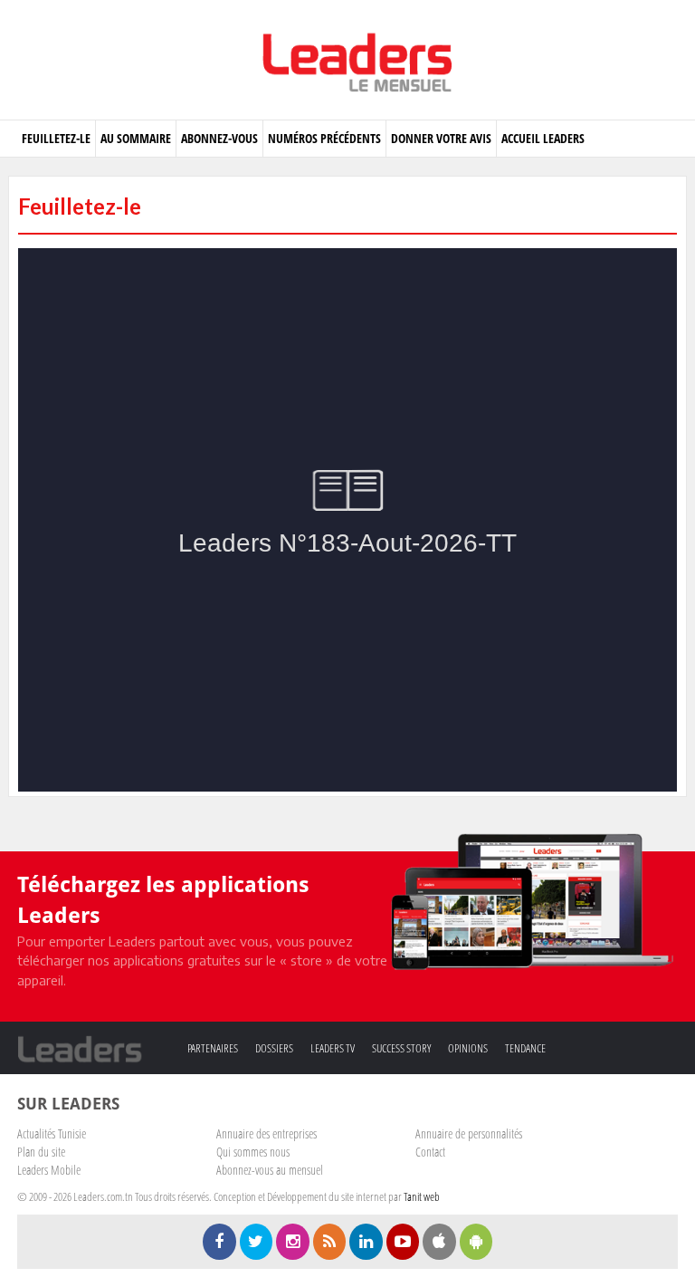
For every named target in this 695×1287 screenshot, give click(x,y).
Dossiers (274, 1048)
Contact (430, 1151)
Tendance (525, 1048)
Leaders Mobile (49, 1169)
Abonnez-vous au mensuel (269, 1169)
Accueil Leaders (543, 138)
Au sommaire (135, 138)
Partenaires (212, 1048)
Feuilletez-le (56, 138)
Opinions (468, 1048)
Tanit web (422, 1196)
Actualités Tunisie (51, 1133)
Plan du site (41, 1151)
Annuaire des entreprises (266, 1133)
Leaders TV (332, 1048)
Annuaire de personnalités (468, 1133)
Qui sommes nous (253, 1151)
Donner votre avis (441, 138)
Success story (401, 1048)
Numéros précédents (324, 138)
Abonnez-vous (219, 138)
